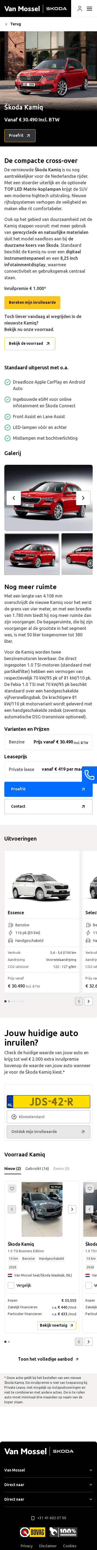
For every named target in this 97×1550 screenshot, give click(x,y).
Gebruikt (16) (37, 1168)
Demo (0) (61, 1168)
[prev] (13, 498)
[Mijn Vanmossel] (79, 8)
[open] (89, 8)
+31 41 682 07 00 (51, 1518)
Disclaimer (48, 1546)
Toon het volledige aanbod (45, 1359)
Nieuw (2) (12, 1168)
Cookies (70, 1546)
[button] (79, 8)
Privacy (27, 1546)
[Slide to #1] (31, 554)
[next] (83, 498)
